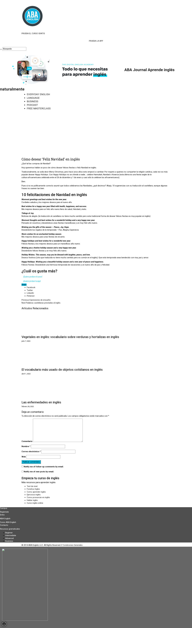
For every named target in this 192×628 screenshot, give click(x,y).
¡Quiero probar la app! (32, 281)
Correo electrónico (31, 451)
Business (9, 541)
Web (24, 457)
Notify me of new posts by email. (39, 471)
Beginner (9, 533)
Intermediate (10, 535)
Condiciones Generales (73, 545)
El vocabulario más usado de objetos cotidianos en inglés (62, 369)
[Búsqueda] (1, 49)
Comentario (27, 441)
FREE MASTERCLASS (39, 108)
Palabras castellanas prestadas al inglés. (41, 303)
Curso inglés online (35, 503)
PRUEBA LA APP (96, 41)
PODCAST (32, 104)
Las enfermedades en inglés (41, 402)
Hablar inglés (32, 500)
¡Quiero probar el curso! (32, 277)
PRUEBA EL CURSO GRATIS (33, 33)
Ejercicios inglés (33, 494)
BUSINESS (32, 101)
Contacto (4, 525)
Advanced (9, 538)
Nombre (26, 446)
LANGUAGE (33, 97)
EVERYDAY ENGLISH (38, 94)
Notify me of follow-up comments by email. (44, 466)
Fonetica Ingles (33, 489)
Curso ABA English (8, 522)
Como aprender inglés (36, 492)
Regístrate (4, 512)
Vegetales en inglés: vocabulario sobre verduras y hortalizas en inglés (70, 337)
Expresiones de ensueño (36, 300)
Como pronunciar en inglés (38, 497)
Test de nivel (32, 486)
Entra (2, 515)
